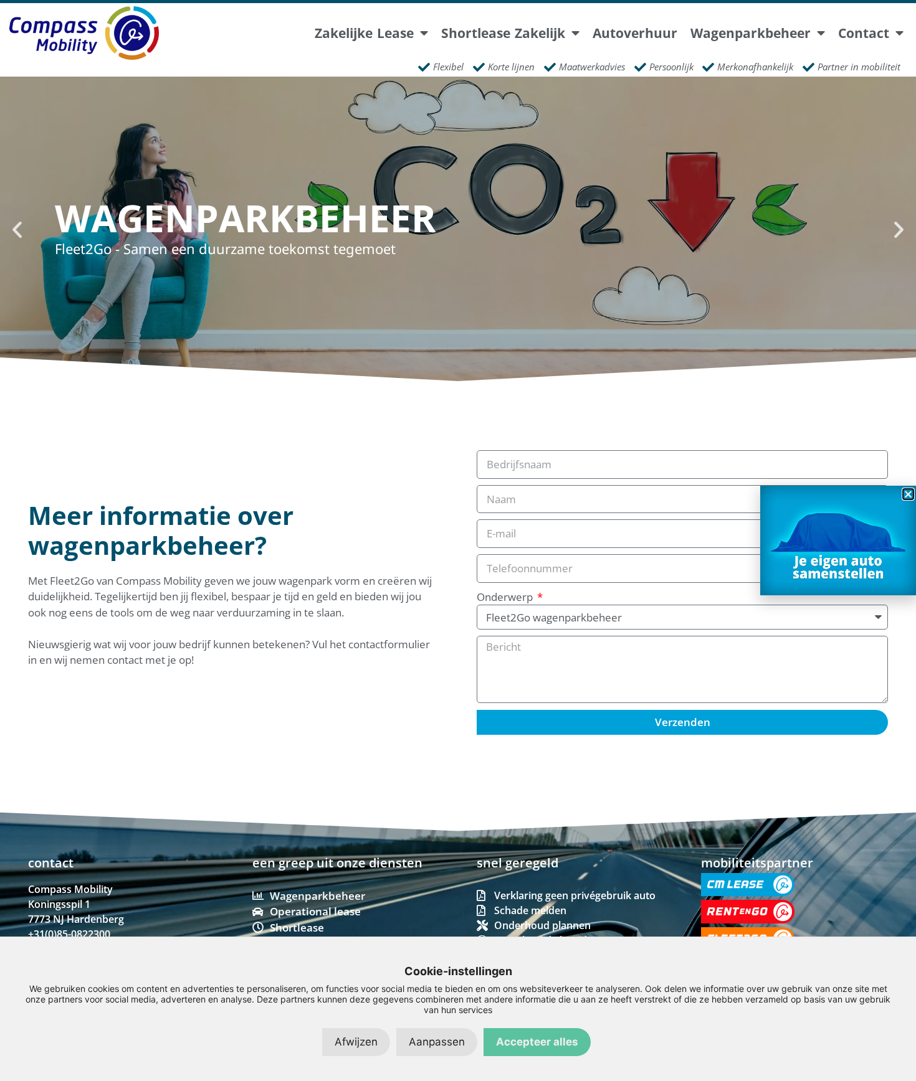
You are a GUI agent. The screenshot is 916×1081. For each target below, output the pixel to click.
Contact (863, 33)
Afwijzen (356, 1042)
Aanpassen (437, 1042)
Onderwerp (506, 597)
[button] (17, 229)
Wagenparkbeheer (750, 33)
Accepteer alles (537, 1042)
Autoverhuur (635, 33)
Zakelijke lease (364, 33)
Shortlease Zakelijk (503, 33)
